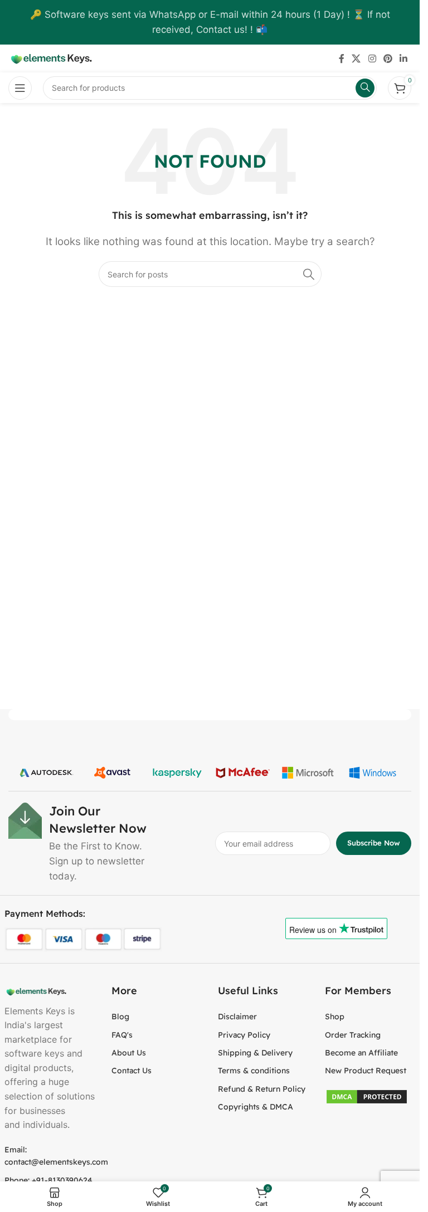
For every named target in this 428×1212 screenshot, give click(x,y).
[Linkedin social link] (403, 58)
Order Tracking (353, 1035)
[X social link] (356, 58)
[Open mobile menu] (20, 88)
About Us (128, 1053)
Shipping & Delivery (255, 1053)
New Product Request (365, 1071)
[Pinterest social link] (388, 58)
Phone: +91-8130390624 (48, 1180)
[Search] (309, 274)
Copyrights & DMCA (255, 1107)
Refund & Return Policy (261, 1089)
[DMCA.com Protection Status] (366, 1095)
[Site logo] (50, 57)
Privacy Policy (244, 1035)
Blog (120, 1016)
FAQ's (122, 1035)
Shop (334, 1016)
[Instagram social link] (372, 58)
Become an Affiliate (361, 1053)
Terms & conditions (254, 1071)
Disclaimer (237, 1016)
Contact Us (131, 1071)
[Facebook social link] (341, 58)
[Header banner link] (210, 22)
